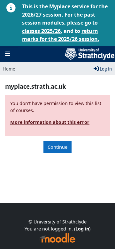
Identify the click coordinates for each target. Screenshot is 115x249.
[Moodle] (57, 238)
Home (9, 68)
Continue (57, 147)
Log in (105, 68)
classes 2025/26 (41, 30)
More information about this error (49, 122)
